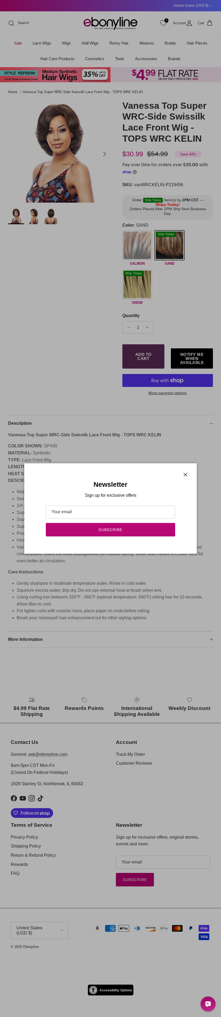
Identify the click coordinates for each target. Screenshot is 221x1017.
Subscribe (110, 530)
